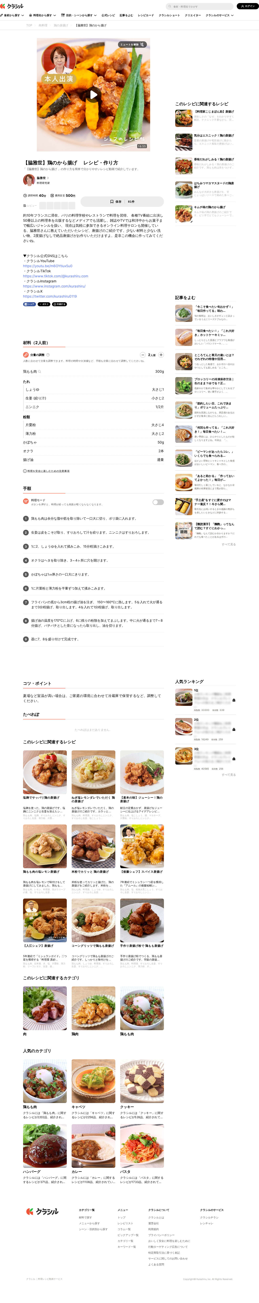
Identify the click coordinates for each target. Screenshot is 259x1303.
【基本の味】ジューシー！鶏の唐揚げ (141, 799)
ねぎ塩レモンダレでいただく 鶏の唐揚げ (93, 799)
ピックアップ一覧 (128, 1235)
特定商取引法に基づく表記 (164, 1252)
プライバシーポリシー (161, 1235)
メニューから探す (89, 1223)
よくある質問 (156, 1264)
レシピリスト (125, 1223)
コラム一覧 (124, 1229)
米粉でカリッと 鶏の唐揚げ (90, 871)
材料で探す (85, 1217)
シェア (31, 304)
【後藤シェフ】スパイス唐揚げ (141, 871)
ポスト (45, 304)
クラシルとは (156, 1217)
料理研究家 (43, 182)
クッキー (127, 1107)
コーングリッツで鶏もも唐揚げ (93, 945)
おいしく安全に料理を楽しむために (169, 1240)
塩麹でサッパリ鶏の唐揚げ (41, 797)
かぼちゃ (30, 442)
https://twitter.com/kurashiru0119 (50, 296)
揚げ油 (28, 460)
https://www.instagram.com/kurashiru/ (54, 286)
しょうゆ (32, 389)
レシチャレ (206, 1223)
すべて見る (229, 544)
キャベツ (79, 1107)
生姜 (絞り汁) (35, 398)
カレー (77, 1172)
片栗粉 (30, 425)
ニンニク (32, 407)
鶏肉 (75, 1034)
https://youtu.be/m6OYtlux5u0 (47, 266)
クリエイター (193, 15)
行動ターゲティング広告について (168, 1246)
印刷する (61, 304)
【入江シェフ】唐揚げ (38, 945)
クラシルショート (169, 15)
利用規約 (153, 1229)
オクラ (28, 451)
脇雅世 (41, 178)
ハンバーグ (31, 1172)
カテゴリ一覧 (125, 1240)
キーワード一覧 (127, 1246)
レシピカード (146, 15)
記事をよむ (126, 15)
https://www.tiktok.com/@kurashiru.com (55, 276)
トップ (121, 1217)
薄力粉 (30, 434)
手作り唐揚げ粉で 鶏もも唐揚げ (141, 945)
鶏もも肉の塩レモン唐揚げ (41, 871)
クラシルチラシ (209, 1217)
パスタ (125, 1172)
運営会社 (153, 1223)
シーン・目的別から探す (93, 1229)
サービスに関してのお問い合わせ (168, 1258)
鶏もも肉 (30, 371)
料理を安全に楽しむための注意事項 (49, 470)
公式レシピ (108, 15)
